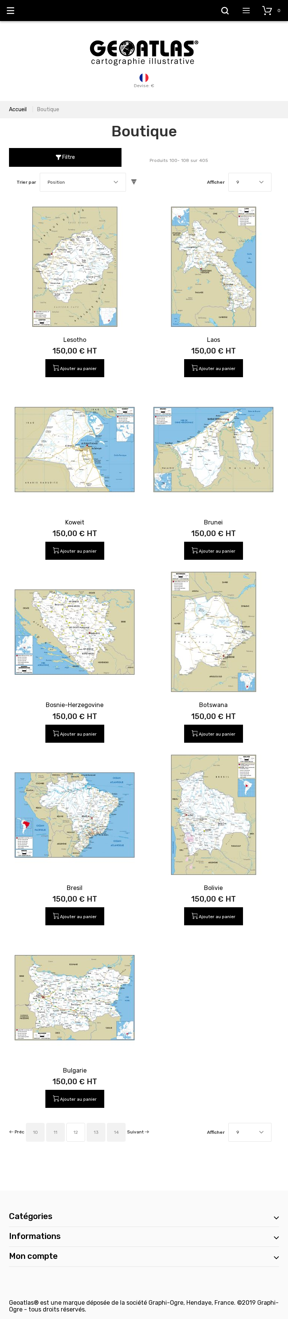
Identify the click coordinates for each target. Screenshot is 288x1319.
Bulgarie (75, 1070)
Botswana (213, 705)
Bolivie (213, 887)
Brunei (213, 522)
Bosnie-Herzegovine (75, 705)
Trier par (26, 182)
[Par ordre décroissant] (133, 182)
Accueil (18, 109)
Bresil (74, 887)
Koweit (74, 522)
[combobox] (83, 182)
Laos (213, 339)
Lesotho (74, 339)
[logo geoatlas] (144, 36)
